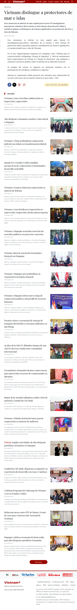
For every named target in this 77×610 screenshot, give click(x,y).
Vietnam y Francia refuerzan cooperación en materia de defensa (24, 189)
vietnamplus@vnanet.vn (48, 597)
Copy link (24, 85)
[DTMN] (47, 575)
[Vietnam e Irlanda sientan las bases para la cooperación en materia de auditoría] (61, 424)
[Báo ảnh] (61, 575)
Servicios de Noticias (54, 585)
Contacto (73, 585)
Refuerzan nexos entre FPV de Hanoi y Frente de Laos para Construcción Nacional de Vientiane (25, 515)
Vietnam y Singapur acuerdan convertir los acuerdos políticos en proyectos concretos (24, 233)
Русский (66, 1)
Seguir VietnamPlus (51, 85)
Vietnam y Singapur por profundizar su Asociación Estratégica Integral (22, 275)
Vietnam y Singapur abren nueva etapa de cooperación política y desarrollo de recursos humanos (25, 298)
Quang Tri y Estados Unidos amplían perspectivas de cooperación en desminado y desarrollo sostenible (25, 165)
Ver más (10, 94)
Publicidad (65, 585)
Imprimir (19, 85)
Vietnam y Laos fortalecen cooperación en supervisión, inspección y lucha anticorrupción (26, 211)
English (45, 1)
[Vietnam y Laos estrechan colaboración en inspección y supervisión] (61, 104)
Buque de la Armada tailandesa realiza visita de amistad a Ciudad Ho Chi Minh (26, 399)
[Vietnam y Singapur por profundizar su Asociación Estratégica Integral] (61, 279)
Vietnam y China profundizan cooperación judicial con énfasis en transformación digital (25, 142)
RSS (67, 582)
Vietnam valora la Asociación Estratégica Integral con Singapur (23, 254)
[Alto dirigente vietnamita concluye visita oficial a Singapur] (61, 124)
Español (56, 1)
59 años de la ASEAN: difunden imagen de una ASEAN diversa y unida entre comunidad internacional (25, 348)
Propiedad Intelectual (43, 582)
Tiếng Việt (38, 1)
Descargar (38, 562)
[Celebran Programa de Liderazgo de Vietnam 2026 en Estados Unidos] (61, 496)
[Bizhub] (8, 575)
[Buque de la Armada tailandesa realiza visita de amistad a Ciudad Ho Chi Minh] (61, 403)
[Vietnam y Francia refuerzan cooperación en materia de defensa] (61, 193)
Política (7, 7)
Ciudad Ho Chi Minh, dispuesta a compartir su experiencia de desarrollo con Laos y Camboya (26, 470)
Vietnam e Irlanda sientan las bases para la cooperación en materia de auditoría (23, 420)
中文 (61, 1)
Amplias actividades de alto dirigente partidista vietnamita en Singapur (25, 444)
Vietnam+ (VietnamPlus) (19, 1)
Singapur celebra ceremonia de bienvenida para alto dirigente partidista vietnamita (24, 539)
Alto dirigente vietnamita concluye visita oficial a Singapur (26, 120)
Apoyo (72, 582)
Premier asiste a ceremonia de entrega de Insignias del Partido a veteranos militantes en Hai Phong (25, 323)
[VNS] (21, 575)
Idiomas (38, 585)
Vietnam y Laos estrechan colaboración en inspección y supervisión (23, 100)
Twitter (14, 85)
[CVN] (34, 575)
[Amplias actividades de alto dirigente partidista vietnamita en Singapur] (61, 448)
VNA (44, 585)
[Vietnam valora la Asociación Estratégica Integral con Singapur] (61, 258)
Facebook (9, 85)
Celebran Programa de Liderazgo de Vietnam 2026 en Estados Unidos (25, 492)
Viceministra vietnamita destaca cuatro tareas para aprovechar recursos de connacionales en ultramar (25, 373)
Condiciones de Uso (58, 582)
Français (50, 1)
